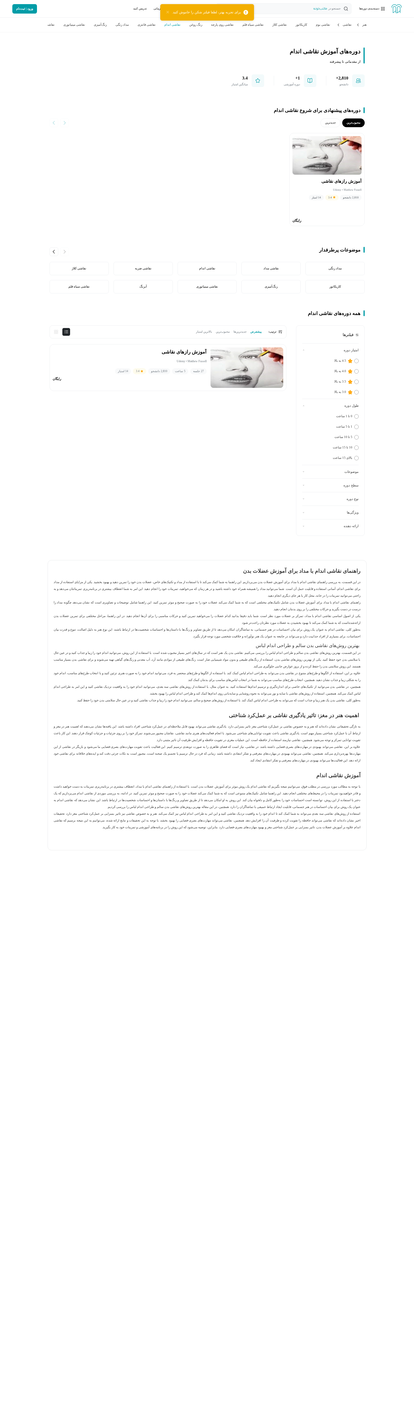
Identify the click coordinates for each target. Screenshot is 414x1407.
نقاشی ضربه (143, 268)
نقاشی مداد (271, 268)
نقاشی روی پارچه (222, 24)
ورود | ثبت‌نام (24, 8)
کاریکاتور (301, 24)
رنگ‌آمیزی (100, 24)
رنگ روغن (195, 24)
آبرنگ (143, 286)
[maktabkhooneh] (396, 8)
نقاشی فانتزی (147, 24)
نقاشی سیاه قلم (253, 24)
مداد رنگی (122, 24)
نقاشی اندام (172, 24)
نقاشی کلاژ (279, 24)
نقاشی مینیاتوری (74, 24)
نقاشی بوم (323, 24)
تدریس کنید (140, 8)
